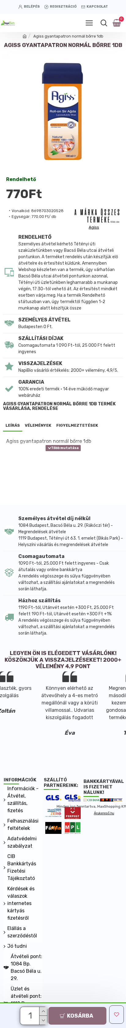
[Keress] (104, 23)
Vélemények (38, 425)
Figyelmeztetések (77, 425)
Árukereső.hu (104, 813)
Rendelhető (21, 180)
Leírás (13, 425)
